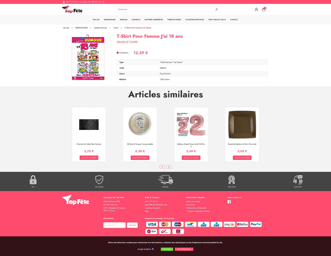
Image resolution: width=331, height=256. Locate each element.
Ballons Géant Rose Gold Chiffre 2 (191, 145)
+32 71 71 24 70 (72, 2)
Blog (146, 211)
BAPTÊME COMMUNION (154, 20)
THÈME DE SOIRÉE (174, 20)
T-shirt (115, 28)
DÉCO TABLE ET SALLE (217, 20)
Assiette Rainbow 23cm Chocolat (242, 144)
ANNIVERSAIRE (109, 20)
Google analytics (144, 249)
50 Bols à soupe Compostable (140, 144)
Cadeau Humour (100, 28)
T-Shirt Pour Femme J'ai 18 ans (138, 28)
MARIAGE (123, 20)
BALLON (96, 20)
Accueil (66, 28)
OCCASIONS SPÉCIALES (194, 20)
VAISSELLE (136, 20)
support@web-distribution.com (156, 204)
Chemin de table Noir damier (89, 144)
